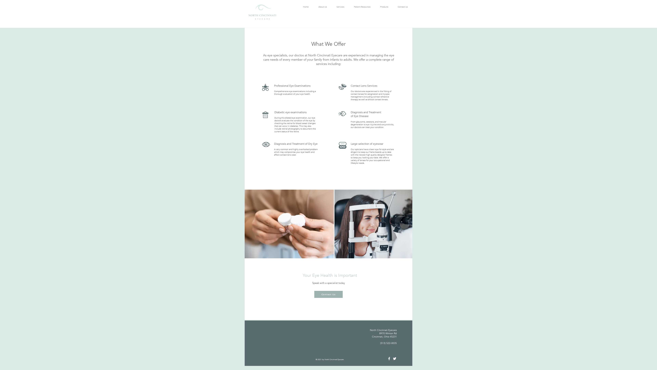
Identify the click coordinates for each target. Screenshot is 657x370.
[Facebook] (389, 358)
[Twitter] (394, 358)
